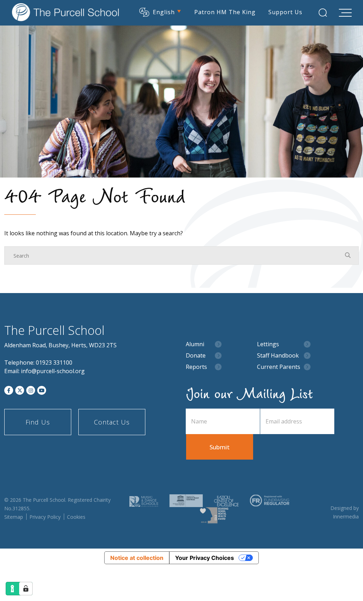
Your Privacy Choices (204, 557)
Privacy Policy (45, 516)
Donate (196, 355)
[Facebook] (8, 390)
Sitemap (13, 516)
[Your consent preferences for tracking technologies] (26, 588)
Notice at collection (136, 557)
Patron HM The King (225, 12)
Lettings (268, 344)
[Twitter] (19, 390)
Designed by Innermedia (344, 512)
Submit (220, 447)
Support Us (285, 12)
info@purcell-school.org (53, 371)
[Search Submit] (323, 13)
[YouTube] (41, 390)
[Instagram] (30, 390)
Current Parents (278, 367)
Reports (196, 367)
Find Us (38, 422)
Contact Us (112, 422)
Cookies (76, 516)
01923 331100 (54, 362)
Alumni (195, 344)
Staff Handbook (278, 355)
